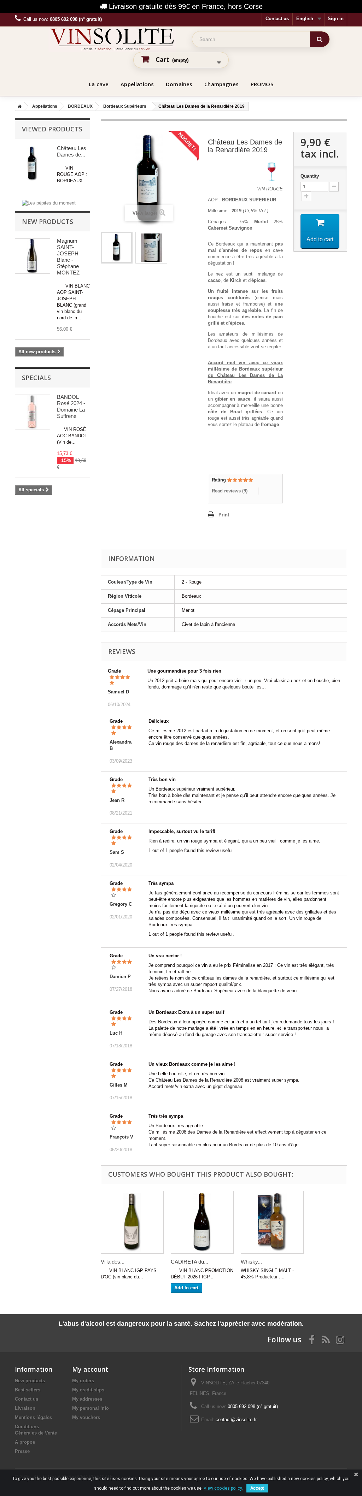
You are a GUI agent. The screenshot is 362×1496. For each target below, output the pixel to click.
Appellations (137, 84)
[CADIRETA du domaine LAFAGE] (202, 1222)
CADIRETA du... (189, 1262)
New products (47, 221)
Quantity (309, 176)
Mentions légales (33, 1417)
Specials (36, 377)
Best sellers (27, 1389)
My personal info (90, 1408)
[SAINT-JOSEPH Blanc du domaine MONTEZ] (32, 256)
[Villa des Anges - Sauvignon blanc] (132, 1222)
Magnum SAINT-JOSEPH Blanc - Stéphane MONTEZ (68, 257)
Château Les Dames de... (71, 151)
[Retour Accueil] (18, 106)
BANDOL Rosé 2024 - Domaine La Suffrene (71, 406)
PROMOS (262, 84)
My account (90, 1369)
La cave (99, 84)
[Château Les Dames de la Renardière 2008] (116, 247)
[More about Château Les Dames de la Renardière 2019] (32, 163)
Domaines (179, 84)
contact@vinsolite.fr (236, 1419)
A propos (25, 1442)
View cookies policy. (223, 1488)
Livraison (25, 1408)
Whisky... (251, 1262)
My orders (83, 1380)
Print (223, 515)
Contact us (277, 18)
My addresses (87, 1399)
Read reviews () (229, 490)
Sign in (336, 18)
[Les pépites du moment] (49, 202)
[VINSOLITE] (112, 39)
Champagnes (221, 84)
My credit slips (88, 1389)
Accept (257, 1488)
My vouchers (86, 1417)
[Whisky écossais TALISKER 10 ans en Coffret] (272, 1222)
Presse (22, 1451)
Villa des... (112, 1262)
